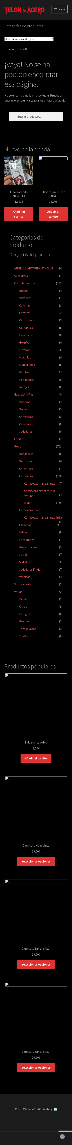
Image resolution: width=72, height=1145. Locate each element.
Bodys (23, 409)
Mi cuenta (12, 1138)
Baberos (24, 402)
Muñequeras (27, 365)
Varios (18, 592)
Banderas (25, 599)
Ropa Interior (28, 547)
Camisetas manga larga (39, 483)
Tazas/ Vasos (27, 629)
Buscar (36, 1138)
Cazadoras (21, 276)
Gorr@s (24, 342)
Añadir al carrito (19, 214)
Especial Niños (23, 394)
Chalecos (25, 525)
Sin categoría (22, 584)
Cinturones (26, 320)
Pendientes (26, 380)
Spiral (23, 554)
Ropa (17, 446)
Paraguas (25, 614)
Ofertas (19, 439)
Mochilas (25, 357)
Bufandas (25, 298)
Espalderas (26, 335)
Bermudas (25, 461)
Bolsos (23, 290)
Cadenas (24, 305)
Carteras (25, 313)
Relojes (24, 387)
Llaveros (24, 350)
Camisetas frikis (29, 510)
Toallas (24, 636)
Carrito (55, 1135)
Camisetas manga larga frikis (43, 517)
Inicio (11, 49)
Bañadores (26, 454)
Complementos (24, 283)
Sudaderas (25, 431)
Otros (23, 606)
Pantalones (26, 540)
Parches (24, 372)
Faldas (23, 532)
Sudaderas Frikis (29, 569)
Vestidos (24, 577)
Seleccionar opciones (36, 861)
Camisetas (26, 417)
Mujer (27, 503)
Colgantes (26, 328)
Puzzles (24, 621)
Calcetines (26, 469)
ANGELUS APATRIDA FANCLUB (34, 268)
